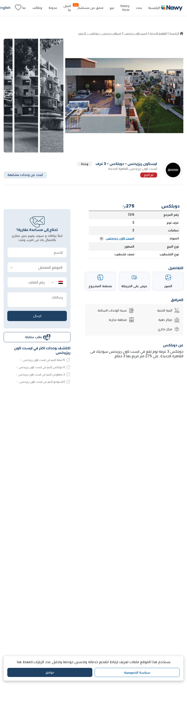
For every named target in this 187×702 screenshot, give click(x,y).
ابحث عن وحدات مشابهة (25, 174)
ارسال (37, 316)
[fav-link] (18, 8)
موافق (49, 672)
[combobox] (41, 267)
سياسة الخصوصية (137, 672)
